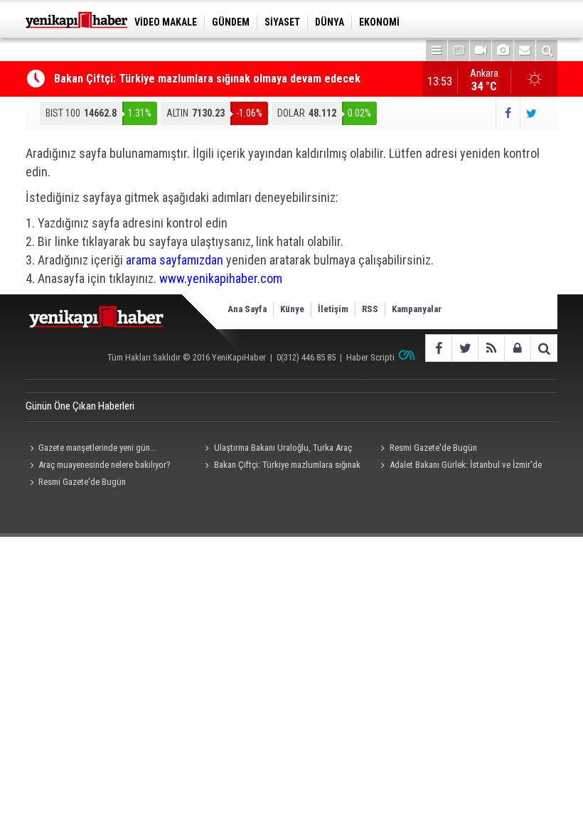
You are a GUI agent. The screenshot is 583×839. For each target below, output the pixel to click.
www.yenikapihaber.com (220, 278)
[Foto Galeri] (502, 50)
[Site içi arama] (546, 50)
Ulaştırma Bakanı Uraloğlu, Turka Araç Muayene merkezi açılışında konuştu (276, 449)
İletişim (333, 309)
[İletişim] (524, 50)
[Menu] (436, 50)
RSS (370, 309)
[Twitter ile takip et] (531, 113)
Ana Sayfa (247, 309)
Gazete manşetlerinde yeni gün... (97, 447)
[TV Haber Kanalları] (458, 50)
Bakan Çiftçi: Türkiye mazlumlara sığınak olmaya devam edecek (207, 78)
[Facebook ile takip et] (507, 113)
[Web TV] (480, 50)
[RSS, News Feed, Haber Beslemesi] (491, 348)
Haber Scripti (370, 357)
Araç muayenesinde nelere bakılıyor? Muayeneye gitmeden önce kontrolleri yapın (104, 466)
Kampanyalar (417, 309)
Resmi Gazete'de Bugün (433, 447)
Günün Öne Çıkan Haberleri (80, 406)
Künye (292, 309)
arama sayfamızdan (174, 259)
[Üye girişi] (517, 348)
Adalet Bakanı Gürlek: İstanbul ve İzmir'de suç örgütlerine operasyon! (459, 466)
